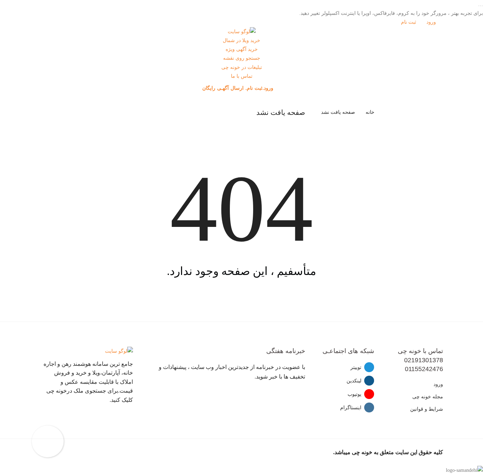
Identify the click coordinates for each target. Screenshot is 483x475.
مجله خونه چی (427, 396)
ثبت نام (409, 22)
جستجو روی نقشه (241, 58)
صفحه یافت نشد (338, 112)
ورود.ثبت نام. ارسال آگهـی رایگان (238, 88)
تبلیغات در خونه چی (241, 67)
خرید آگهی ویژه (242, 49)
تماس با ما (241, 76)
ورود (431, 22)
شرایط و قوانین (426, 409)
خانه (370, 112)
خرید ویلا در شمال (241, 40)
